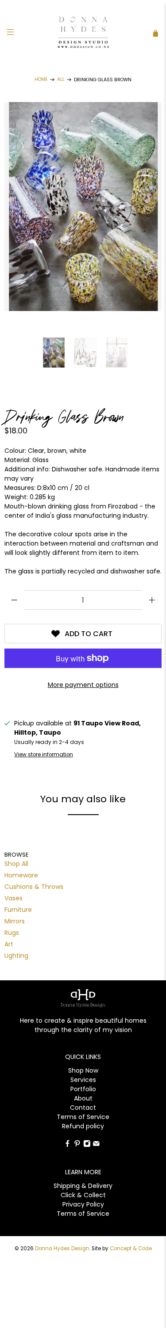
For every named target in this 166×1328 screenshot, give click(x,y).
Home (41, 79)
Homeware (21, 875)
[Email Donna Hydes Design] (96, 1145)
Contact (83, 1107)
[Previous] (58, 206)
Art (8, 944)
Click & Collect (83, 1195)
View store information (43, 754)
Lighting (16, 955)
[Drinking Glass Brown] (83, 206)
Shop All (16, 863)
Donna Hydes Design (62, 1248)
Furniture (18, 909)
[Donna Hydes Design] (83, 33)
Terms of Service (83, 1116)
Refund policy (83, 1126)
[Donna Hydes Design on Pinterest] (77, 1145)
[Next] (108, 206)
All (61, 79)
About (83, 1098)
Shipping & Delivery (83, 1185)
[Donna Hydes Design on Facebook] (67, 1145)
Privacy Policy (83, 1204)
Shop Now (83, 1070)
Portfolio (83, 1089)
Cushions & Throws (33, 886)
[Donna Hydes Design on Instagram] (87, 1145)
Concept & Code (131, 1248)
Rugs (11, 932)
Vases (13, 898)
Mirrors (14, 921)
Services (83, 1079)
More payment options (83, 684)
